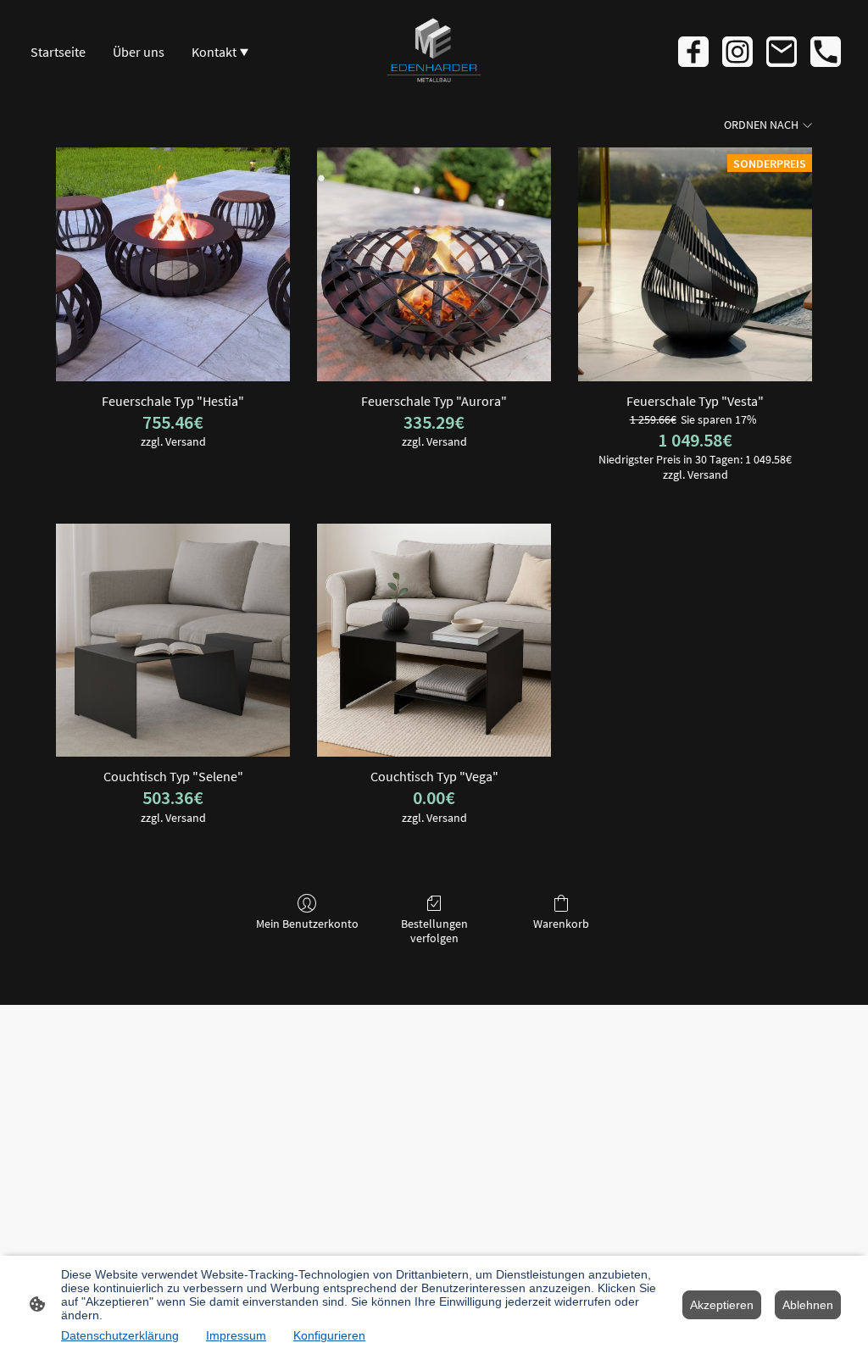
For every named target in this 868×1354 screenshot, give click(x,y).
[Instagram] (737, 51)
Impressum (236, 1335)
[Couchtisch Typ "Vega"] (434, 640)
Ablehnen (807, 1305)
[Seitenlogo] (433, 52)
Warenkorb (561, 923)
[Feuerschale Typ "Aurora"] (434, 264)
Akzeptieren (722, 1305)
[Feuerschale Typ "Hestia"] (173, 264)
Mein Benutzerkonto (307, 923)
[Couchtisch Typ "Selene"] (173, 640)
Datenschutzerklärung (120, 1335)
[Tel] (825, 51)
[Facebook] (693, 51)
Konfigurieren (329, 1335)
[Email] (781, 51)
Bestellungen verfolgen (434, 931)
